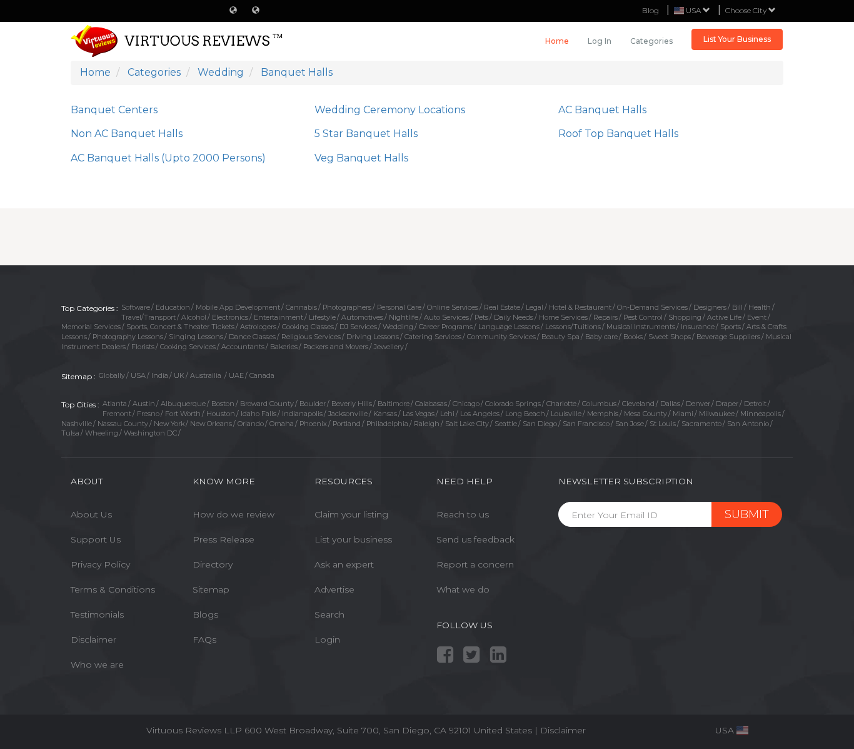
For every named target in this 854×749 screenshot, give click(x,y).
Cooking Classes (308, 326)
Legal (534, 307)
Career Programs (446, 326)
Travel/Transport (148, 317)
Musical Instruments (640, 326)
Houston (220, 413)
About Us (91, 514)
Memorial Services (91, 326)
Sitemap (211, 589)
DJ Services (358, 326)
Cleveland (638, 403)
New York (169, 423)
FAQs (204, 639)
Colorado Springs (513, 403)
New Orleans (211, 423)
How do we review (233, 514)
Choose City (746, 10)
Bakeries (284, 346)
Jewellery (389, 346)
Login (327, 639)
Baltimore (393, 403)
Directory (213, 564)
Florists (142, 346)
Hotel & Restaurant (580, 307)
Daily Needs (513, 317)
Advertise (334, 589)
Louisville (566, 413)
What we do (463, 589)
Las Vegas (419, 413)
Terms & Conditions (113, 589)
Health (759, 307)
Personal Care (399, 307)
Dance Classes (252, 336)
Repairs (605, 317)
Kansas (385, 413)
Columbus (599, 403)
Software (135, 307)
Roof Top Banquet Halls (618, 134)
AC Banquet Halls (602, 110)
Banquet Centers (114, 110)
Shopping (684, 317)
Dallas (670, 403)
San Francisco (586, 423)
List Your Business (737, 39)
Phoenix (313, 423)
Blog (650, 10)
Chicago (466, 403)
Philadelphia (387, 423)
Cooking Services (188, 346)
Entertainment (278, 317)
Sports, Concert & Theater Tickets (180, 326)
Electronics (230, 317)
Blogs (205, 614)
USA (138, 375)
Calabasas (431, 403)
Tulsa (70, 433)
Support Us (96, 539)
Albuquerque (183, 403)
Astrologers (258, 326)
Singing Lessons (196, 336)
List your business (353, 539)
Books (633, 336)
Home (557, 41)
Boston (222, 403)
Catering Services (432, 336)
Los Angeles (480, 413)
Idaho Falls (258, 413)
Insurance (698, 326)
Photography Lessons (128, 336)
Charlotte (561, 403)
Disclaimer (93, 639)
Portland (347, 423)
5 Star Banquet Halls (366, 134)
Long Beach (525, 413)
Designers (709, 307)
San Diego (540, 423)
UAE (236, 375)
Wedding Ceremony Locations (389, 110)
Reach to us (462, 514)
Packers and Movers (335, 346)
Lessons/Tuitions (573, 326)
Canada (261, 375)
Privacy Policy (100, 564)
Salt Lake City (467, 423)
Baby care (601, 336)
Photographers (347, 307)
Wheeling (101, 433)
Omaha (281, 423)
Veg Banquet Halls (361, 158)
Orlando (251, 423)
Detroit (755, 403)
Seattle (506, 423)
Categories (651, 41)
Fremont (117, 413)
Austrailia (206, 375)
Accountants (242, 346)
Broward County (267, 403)
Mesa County (645, 413)
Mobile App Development (238, 307)
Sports (730, 326)
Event (756, 317)
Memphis (602, 413)
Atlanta (115, 403)
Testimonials (97, 614)
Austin (144, 403)
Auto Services (446, 317)
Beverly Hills (351, 403)
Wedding (398, 326)
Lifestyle (322, 317)
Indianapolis (302, 413)
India (159, 375)
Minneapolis (760, 413)
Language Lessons (509, 326)
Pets (481, 317)
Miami (683, 413)
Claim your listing (351, 514)
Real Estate (502, 307)
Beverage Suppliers (728, 336)
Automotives (362, 317)
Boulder (312, 403)
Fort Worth (183, 413)
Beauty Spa (560, 336)
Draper (727, 403)
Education (173, 307)
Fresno (148, 413)
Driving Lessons (372, 336)
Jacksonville (348, 413)
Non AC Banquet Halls (127, 134)
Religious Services (311, 336)
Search (329, 614)
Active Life (724, 317)
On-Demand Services (652, 307)
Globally (112, 375)
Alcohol (193, 317)
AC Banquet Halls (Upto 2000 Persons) (168, 158)
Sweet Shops (669, 336)
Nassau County (123, 423)
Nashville (76, 423)
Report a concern (475, 564)
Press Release (223, 539)
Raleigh (427, 423)
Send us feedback (475, 539)
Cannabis (301, 307)
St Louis (663, 423)
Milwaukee (717, 413)
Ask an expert (344, 564)
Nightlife (403, 317)
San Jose (629, 423)
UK (179, 375)
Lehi (447, 413)
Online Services (452, 307)
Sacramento (701, 423)
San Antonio (748, 423)
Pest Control (643, 317)
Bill (737, 307)
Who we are (97, 664)
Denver (698, 403)
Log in (599, 41)
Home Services (563, 317)
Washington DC (150, 433)
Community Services (501, 336)
